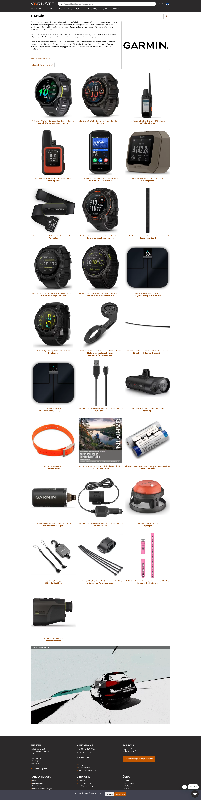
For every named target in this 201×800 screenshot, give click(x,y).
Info (70, 9)
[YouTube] (135, 750)
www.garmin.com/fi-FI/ (40, 58)
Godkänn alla (120, 794)
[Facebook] (125, 750)
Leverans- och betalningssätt (42, 788)
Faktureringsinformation (87, 770)
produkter (50, 9)
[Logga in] (159, 3)
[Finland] (168, 3)
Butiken (79, 9)
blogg (62, 9)
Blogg (126, 780)
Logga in (81, 780)
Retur (34, 780)
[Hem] (43, 3)
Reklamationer (37, 783)
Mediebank (128, 786)
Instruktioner (37, 786)
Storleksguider (129, 783)
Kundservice (92, 9)
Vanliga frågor (83, 765)
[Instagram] (130, 750)
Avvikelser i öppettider (40, 769)
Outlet (105, 9)
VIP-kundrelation (84, 783)
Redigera (109, 794)
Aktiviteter (36, 9)
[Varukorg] (163, 3)
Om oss (115, 9)
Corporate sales (84, 767)
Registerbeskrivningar (86, 786)
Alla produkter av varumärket (42, 65)
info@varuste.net (84, 752)
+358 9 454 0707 (87, 749)
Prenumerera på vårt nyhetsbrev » (139, 758)
